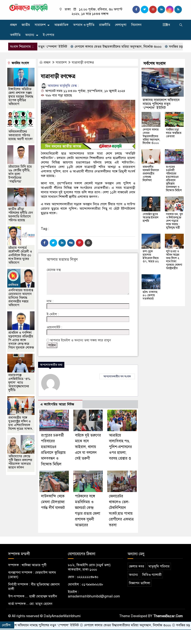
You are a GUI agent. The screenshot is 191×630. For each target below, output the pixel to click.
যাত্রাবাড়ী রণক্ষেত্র (83, 62)
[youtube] (169, 9)
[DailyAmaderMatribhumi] (28, 7)
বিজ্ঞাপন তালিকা (139, 583)
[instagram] (153, 9)
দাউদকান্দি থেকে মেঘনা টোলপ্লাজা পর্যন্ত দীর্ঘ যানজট (53, 502)
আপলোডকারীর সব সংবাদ (117, 376)
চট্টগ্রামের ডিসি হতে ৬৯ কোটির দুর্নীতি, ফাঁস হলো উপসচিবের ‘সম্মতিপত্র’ (20, 174)
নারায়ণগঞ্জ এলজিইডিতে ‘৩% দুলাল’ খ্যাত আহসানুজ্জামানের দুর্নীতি (19, 382)
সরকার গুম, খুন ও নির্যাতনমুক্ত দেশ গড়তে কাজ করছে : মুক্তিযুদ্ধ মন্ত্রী (174, 220)
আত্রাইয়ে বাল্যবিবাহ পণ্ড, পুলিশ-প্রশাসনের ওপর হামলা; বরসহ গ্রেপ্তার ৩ (120, 447)
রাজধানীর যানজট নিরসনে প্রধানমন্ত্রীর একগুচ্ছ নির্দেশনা (151, 173)
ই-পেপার (48, 35)
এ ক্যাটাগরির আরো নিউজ (57, 404)
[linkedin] (161, 9)
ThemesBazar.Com (168, 616)
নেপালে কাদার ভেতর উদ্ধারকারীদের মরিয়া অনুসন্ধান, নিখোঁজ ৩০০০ (103, 47)
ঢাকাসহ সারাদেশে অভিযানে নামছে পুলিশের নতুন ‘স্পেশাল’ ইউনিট (161, 104)
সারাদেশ (40, 25)
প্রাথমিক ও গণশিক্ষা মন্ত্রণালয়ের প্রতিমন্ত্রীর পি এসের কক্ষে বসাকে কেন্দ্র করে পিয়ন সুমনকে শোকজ (21, 340)
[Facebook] (44, 243)
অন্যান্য (29, 35)
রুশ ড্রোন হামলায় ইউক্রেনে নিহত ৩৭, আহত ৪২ (151, 256)
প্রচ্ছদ (13, 25)
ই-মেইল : (53, 314)
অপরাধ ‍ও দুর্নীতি (83, 25)
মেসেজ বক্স (54, 270)
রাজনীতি (104, 25)
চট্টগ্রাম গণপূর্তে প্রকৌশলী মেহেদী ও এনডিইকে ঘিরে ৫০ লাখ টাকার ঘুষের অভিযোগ (20, 255)
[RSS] (178, 9)
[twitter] (144, 9)
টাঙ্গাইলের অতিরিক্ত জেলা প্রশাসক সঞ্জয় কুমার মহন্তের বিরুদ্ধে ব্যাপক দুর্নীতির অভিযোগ (20, 96)
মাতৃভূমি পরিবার (159, 566)
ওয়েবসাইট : (54, 327)
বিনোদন (136, 25)
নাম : (50, 301)
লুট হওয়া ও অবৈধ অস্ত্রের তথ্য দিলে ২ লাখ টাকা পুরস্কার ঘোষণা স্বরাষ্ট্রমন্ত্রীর (174, 260)
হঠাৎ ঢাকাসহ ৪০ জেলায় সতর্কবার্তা (150, 295)
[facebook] (136, 9)
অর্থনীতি (15, 35)
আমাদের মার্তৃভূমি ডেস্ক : (63, 86)
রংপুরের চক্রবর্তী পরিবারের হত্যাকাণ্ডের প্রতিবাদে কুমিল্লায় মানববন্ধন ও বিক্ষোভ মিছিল (174, 178)
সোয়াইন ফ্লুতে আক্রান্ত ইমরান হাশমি (150, 217)
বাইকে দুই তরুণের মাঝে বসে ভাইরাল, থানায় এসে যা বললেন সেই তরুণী (88, 447)
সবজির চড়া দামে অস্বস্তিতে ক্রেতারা (173, 133)
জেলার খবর (136, 566)
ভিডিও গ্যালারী (152, 575)
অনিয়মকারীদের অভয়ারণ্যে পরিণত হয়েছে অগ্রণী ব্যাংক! (20, 135)
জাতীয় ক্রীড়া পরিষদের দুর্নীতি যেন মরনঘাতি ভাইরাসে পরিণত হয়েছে (20, 214)
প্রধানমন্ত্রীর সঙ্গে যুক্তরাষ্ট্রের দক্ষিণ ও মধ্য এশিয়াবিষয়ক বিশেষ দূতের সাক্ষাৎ (20, 423)
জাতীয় (26, 25)
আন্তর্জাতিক (61, 25)
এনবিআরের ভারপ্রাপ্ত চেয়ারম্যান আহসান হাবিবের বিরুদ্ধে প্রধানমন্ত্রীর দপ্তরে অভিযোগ (20, 297)
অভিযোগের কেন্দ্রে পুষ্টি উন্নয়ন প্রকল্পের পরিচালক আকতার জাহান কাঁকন (20, 461)
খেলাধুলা (120, 25)
